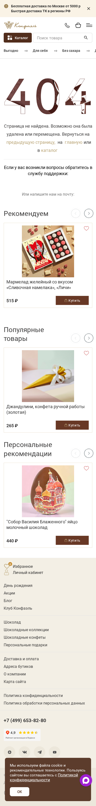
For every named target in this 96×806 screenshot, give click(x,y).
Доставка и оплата (21, 658)
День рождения (18, 585)
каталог (49, 150)
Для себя (40, 50)
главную (73, 142)
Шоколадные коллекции (26, 629)
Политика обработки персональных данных (44, 702)
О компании (15, 673)
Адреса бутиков (18, 666)
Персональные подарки (25, 644)
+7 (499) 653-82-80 (67, 25)
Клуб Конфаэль (18, 608)
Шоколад (12, 622)
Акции (9, 592)
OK (19, 791)
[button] (88, 213)
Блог (8, 600)
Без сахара (71, 50)
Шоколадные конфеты (25, 637)
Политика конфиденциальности (33, 695)
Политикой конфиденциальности (44, 777)
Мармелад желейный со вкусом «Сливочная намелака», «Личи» (39, 284)
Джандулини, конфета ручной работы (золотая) (45, 409)
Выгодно (11, 50)
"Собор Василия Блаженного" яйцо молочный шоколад (42, 524)
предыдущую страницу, (30, 142)
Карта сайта (15, 681)
